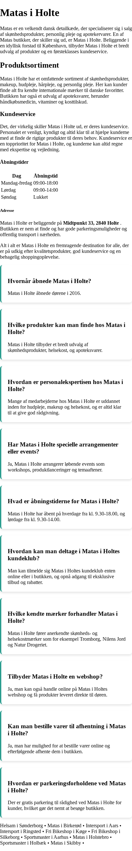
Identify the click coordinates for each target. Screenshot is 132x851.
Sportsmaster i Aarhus (46, 837)
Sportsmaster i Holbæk (23, 843)
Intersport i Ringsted (20, 831)
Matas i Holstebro (91, 837)
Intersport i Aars (102, 825)
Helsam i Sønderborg (21, 825)
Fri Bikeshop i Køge (66, 831)
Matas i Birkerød (64, 825)
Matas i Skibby (66, 843)
